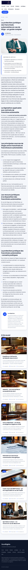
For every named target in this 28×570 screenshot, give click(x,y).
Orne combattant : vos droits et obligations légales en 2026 (12, 423)
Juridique (23, 6)
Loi (2, 9)
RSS (2, 554)
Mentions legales (21, 552)
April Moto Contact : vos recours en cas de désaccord (11, 522)
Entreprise (11, 9)
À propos (17, 9)
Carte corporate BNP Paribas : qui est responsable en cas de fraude (13, 489)
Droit (8, 6)
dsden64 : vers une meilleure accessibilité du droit (11, 390)
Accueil (3, 6)
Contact (5, 12)
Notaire (17, 6)
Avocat (12, 6)
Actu (5, 9)
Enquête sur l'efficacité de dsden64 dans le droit (10, 357)
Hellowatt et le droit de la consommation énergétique (11, 456)
